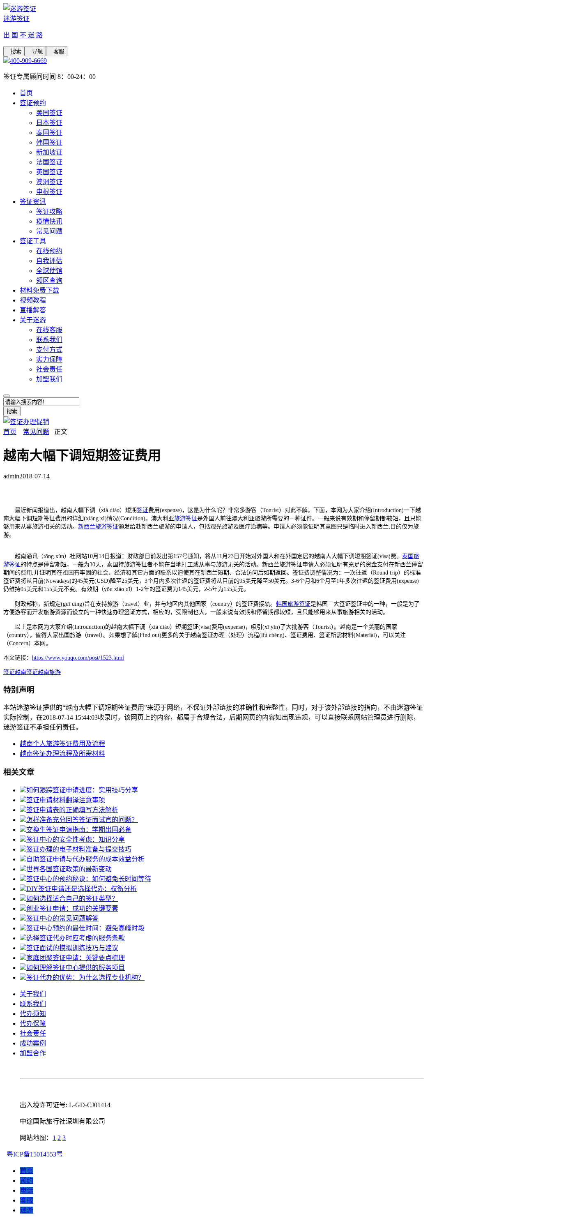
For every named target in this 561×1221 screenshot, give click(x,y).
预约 (26, 1180)
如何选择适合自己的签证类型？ (72, 898)
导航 (35, 51)
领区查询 (49, 280)
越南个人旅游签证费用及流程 (62, 743)
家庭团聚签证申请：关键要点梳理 (75, 957)
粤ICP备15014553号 (35, 1154)
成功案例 (33, 1043)
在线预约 (49, 250)
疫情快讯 (49, 221)
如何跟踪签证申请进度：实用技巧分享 (82, 790)
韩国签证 (49, 142)
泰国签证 (49, 132)
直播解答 (33, 310)
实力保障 (49, 359)
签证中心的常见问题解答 (62, 918)
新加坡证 (49, 152)
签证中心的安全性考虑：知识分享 (75, 839)
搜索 (14, 51)
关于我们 (33, 993)
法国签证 (49, 162)
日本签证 (49, 122)
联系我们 (49, 339)
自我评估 (49, 260)
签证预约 (33, 102)
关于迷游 (33, 319)
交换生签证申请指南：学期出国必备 (78, 829)
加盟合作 (33, 1053)
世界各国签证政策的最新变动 (69, 869)
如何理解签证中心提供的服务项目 (75, 967)
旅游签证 (185, 518)
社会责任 (49, 369)
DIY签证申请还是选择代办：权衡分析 (81, 888)
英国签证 (49, 171)
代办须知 (33, 1013)
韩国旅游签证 (293, 604)
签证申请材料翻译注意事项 (65, 799)
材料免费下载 (39, 290)
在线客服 (49, 329)
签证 (142, 510)
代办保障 (33, 1023)
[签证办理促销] (26, 421)
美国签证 (49, 112)
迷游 (26, 1210)
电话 (26, 1190)
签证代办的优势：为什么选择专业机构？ (85, 977)
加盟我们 (49, 379)
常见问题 (49, 231)
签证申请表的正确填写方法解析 (72, 809)
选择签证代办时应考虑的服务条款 (75, 938)
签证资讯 (33, 201)
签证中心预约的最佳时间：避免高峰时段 (85, 928)
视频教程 (33, 300)
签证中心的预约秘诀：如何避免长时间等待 (88, 878)
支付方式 (49, 349)
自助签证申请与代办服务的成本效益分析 (85, 859)
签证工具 (33, 241)
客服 (56, 51)
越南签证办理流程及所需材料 (62, 753)
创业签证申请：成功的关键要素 (72, 908)
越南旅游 (49, 672)
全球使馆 (49, 270)
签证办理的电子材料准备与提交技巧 (78, 849)
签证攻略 (49, 211)
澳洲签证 (49, 181)
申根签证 (49, 191)
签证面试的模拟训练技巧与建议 (72, 947)
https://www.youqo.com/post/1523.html (78, 658)
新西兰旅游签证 (98, 527)
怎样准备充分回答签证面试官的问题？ (82, 819)
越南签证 (26, 672)
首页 (26, 93)
